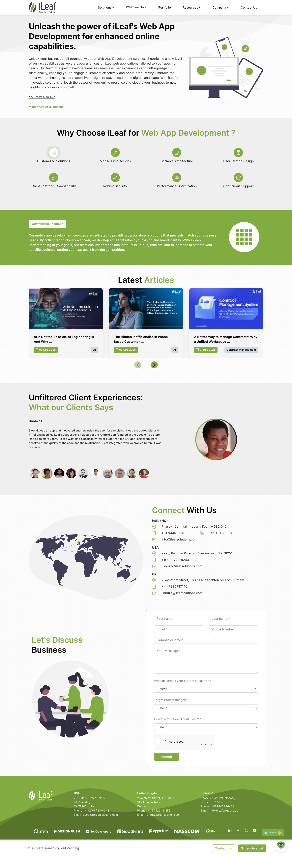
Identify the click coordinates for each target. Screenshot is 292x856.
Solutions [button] (105, 7)
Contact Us (249, 7)
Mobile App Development (46, 106)
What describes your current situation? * (182, 681)
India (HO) (208, 793)
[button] (137, 364)
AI (94, 349)
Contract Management (241, 349)
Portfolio (164, 7)
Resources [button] (191, 7)
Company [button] (220, 7)
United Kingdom (148, 793)
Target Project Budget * (171, 700)
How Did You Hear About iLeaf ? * (177, 719)
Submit (166, 757)
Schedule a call (252, 848)
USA (77, 793)
